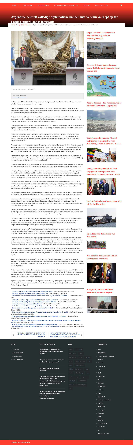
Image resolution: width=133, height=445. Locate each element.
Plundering (79, 373)
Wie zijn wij (27, 5)
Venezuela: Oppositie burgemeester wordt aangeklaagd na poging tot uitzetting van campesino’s (31, 335)
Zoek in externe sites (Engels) (66, 5)
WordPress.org (17, 359)
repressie (84, 377)
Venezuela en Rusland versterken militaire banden (27, 304)
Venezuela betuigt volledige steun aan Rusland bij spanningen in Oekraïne (34, 302)
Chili (99, 373)
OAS (70, 373)
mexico (100, 403)
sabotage (72, 381)
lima (70, 365)
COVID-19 (72, 357)
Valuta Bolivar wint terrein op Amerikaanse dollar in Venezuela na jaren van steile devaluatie (39, 295)
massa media (80, 365)
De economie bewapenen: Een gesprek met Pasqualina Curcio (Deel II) (33, 308)
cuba (99, 380)
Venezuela (22, 89)
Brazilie (100, 363)
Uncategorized (103, 423)
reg (87, 373)
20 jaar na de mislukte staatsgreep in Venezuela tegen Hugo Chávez (32, 291)
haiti (99, 393)
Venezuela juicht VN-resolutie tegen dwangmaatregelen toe (30, 293)
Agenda (86, 5)
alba (70, 349)
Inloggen (15, 349)
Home (14, 5)
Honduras (101, 396)
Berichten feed (17, 353)
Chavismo (79, 349)
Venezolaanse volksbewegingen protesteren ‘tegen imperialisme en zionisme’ (51, 351)
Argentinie (16, 89)
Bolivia (100, 359)
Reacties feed (17, 356)
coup (80, 353)
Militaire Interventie (75, 369)
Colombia (101, 376)
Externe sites (43, 5)
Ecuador (101, 383)
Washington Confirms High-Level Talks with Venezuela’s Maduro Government (35, 300)
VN (70, 388)
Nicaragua (101, 410)
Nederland (101, 406)
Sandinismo (82, 381)
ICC (70, 361)
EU (81, 357)
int (89, 361)
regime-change (73, 377)
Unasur (100, 420)
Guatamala (101, 386)
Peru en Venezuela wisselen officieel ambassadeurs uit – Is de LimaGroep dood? (36, 326)
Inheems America (104, 400)
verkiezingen (82, 384)
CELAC (100, 369)
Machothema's (25, 442)
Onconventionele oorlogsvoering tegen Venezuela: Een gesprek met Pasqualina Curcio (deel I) (40, 312)
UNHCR (71, 384)
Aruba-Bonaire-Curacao (106, 356)
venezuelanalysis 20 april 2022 (20, 97)
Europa (88, 357)
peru (99, 417)
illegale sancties (80, 361)
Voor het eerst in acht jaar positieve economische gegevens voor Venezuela (34, 324)
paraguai (101, 413)
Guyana (100, 390)
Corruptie (72, 353)
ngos (86, 369)
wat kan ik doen (101, 5)
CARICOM (101, 366)
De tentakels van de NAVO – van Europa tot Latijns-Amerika (30, 306)
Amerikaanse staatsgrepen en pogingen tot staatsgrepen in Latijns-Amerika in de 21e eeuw (39, 316)
